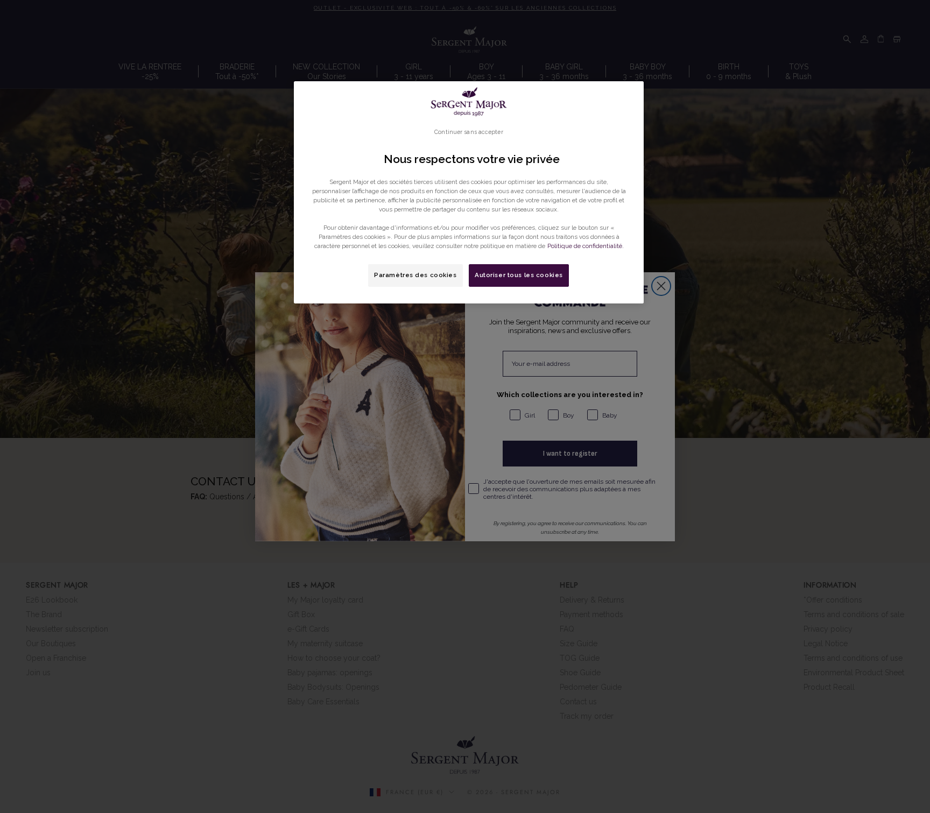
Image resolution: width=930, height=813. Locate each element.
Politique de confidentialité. (585, 246)
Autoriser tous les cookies (519, 275)
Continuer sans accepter (468, 132)
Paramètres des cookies (415, 275)
